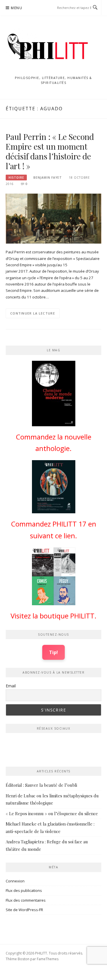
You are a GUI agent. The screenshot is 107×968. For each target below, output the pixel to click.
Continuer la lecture (32, 313)
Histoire (16, 178)
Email (11, 686)
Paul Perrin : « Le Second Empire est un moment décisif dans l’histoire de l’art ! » (50, 151)
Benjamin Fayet (47, 178)
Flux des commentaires (26, 900)
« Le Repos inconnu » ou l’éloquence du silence (52, 813)
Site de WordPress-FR (24, 909)
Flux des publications (24, 890)
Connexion (15, 881)
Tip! (53, 652)
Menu (16, 7)
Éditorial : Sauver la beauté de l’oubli (41, 785)
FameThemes (47, 959)
